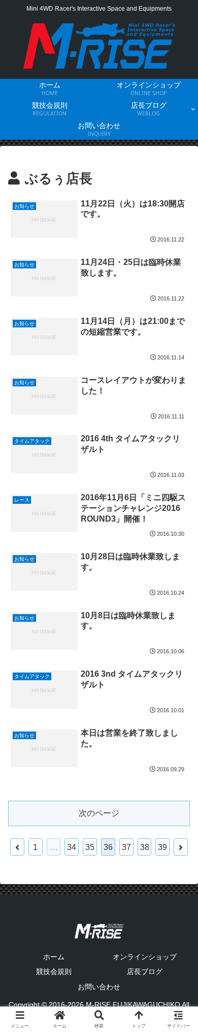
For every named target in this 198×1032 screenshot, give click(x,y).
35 (89, 847)
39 (162, 847)
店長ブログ (144, 971)
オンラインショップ (145, 957)
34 (71, 847)
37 (126, 847)
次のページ (99, 813)
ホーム (53, 957)
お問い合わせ (99, 987)
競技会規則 (54, 971)
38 (144, 847)
